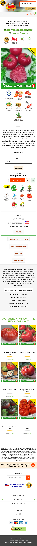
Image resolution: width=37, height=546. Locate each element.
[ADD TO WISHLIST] (28, 180)
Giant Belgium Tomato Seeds (9, 353)
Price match (33, 180)
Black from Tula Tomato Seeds (9, 427)
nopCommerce (22, 539)
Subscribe (28, 477)
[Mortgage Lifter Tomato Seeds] (27, 370)
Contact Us (18, 260)
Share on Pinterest (20, 219)
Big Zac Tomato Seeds (9, 390)
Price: (16, 173)
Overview (18, 232)
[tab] (18, 232)
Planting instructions (18, 239)
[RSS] (20, 513)
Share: (18, 215)
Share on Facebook (17, 219)
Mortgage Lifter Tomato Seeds (27, 390)
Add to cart (17, 180)
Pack (18, 158)
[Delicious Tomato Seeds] (27, 333)
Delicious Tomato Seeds (27, 353)
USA (22, 223)
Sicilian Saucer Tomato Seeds (27, 427)
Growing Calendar (18, 246)
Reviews (18, 253)
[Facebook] (16, 513)
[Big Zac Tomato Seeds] (9, 370)
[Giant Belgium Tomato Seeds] (9, 333)
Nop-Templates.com (22, 540)
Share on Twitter (14, 219)
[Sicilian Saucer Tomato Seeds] (27, 407)
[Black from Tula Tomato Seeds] (9, 407)
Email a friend (23, 219)
